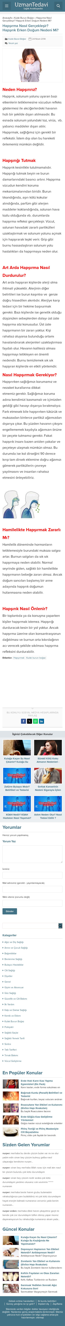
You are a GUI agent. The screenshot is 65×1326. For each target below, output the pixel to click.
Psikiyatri (9, 1027)
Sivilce (7, 1044)
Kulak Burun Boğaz (24, 17)
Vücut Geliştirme (13, 1061)
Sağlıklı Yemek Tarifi (14, 1038)
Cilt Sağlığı (9, 970)
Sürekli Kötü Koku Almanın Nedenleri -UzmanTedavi (48, 762)
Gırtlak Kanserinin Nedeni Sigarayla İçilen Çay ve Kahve (48, 790)
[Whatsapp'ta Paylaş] (35, 721)
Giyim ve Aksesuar (14, 987)
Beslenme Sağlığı (13, 959)
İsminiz (6, 869)
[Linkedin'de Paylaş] (41, 721)
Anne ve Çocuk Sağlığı (16, 947)
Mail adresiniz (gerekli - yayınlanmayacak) (23, 883)
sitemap (40, 1317)
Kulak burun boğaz (36, 657)
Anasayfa (7, 17)
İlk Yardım (9, 1004)
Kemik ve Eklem (12, 1015)
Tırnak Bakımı (11, 1055)
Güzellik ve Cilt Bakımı (15, 998)
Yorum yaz (13, 43)
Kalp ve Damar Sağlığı (15, 1010)
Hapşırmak (19, 657)
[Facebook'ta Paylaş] (23, 721)
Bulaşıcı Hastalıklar (14, 964)
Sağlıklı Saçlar (11, 1032)
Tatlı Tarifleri (10, 1049)
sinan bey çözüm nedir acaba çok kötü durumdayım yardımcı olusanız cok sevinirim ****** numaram (27, 1182)
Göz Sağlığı (10, 993)
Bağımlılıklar (10, 953)
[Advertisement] (30, 684)
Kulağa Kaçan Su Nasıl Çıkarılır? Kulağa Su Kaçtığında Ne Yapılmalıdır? (39, 1240)
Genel (7, 981)
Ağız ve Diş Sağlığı (14, 942)
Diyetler (8, 976)
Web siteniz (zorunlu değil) (16, 897)
